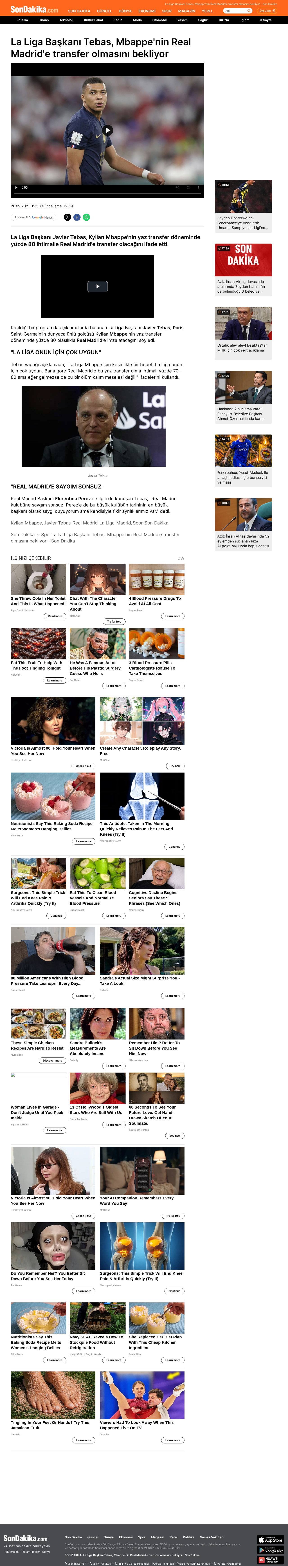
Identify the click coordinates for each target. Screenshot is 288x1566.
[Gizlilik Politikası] (101, 1563)
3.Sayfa (266, 20)
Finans (43, 20)
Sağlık (203, 20)
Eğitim (245, 20)
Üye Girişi (265, 10)
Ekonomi (126, 1537)
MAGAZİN (186, 11)
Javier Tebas (156, 327)
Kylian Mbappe (111, 334)
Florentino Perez (73, 498)
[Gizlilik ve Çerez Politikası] (132, 1563)
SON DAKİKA (79, 11)
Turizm (223, 20)
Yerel (174, 1537)
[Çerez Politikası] (163, 1563)
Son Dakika (73, 1537)
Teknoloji (66, 20)
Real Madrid (89, 340)
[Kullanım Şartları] (76, 1563)
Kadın (118, 20)
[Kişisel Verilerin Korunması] (194, 1563)
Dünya (109, 1537)
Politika (22, 20)
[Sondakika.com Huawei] (270, 1560)
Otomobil (159, 20)
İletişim (36, 1551)
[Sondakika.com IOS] (270, 1539)
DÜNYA (125, 11)
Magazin (157, 1537)
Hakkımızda (11, 1551)
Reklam (25, 1551)
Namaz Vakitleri (212, 1537)
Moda (137, 20)
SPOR (166, 11)
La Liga (116, 327)
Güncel (92, 1537)
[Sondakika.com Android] (270, 1550)
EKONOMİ (147, 11)
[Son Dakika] (34, 9)
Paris (178, 327)
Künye (46, 1551)
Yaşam (182, 20)
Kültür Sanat (93, 20)
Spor (142, 1537)
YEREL (207, 11)
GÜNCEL (104, 11)
